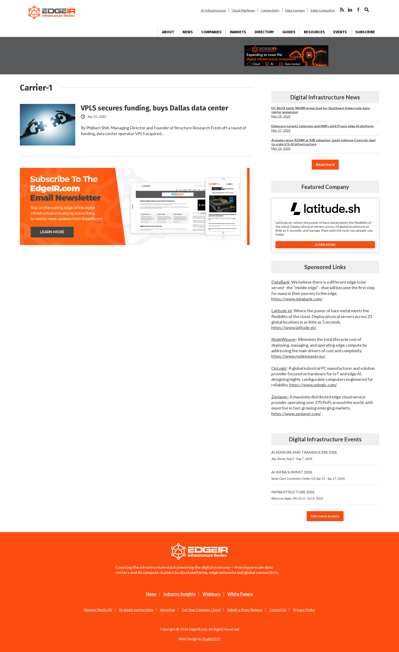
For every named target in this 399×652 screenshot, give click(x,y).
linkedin (350, 10)
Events (340, 32)
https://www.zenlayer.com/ (296, 413)
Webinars (212, 594)
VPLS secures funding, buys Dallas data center (154, 108)
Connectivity (270, 10)
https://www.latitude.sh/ (293, 327)
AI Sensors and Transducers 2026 (304, 455)
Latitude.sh (281, 310)
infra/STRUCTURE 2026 (297, 495)
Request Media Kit (98, 610)
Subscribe (365, 32)
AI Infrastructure (213, 10)
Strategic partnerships (136, 610)
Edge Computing (323, 10)
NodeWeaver (283, 339)
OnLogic (279, 368)
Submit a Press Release (245, 610)
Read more (325, 164)
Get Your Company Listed (201, 610)
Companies (211, 32)
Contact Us (277, 610)
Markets (238, 32)
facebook (358, 10)
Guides (288, 32)
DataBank (280, 282)
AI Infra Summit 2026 (308, 475)
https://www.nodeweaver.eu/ (298, 356)
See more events (325, 516)
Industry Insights (179, 594)
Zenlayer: (280, 396)
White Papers (240, 594)
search (367, 10)
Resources (314, 32)
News (188, 32)
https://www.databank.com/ (297, 298)
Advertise (167, 610)
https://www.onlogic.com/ (313, 384)
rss (342, 10)
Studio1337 (212, 639)
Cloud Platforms (243, 10)
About (168, 32)
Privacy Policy (304, 610)
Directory (264, 32)
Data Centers (295, 10)
